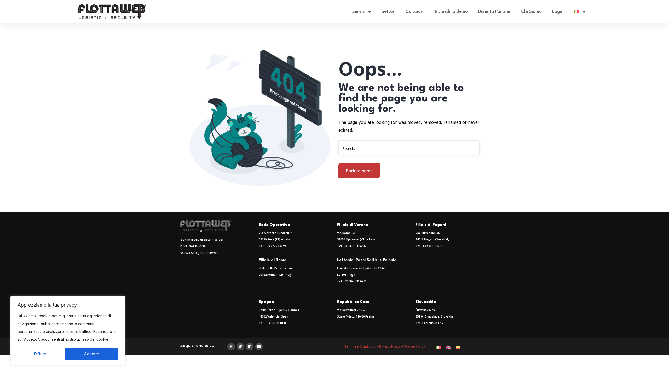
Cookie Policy (415, 346)
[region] (67, 331)
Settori (389, 11)
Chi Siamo (531, 11)
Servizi (359, 11)
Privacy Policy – (391, 346)
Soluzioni (415, 11)
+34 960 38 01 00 (276, 323)
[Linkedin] (249, 346)
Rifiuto (40, 353)
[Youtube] (259, 346)
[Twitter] (240, 346)
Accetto (91, 353)
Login (557, 11)
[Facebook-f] (231, 346)
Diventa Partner (494, 11)
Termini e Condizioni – (361, 346)
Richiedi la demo (451, 11)
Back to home (359, 170)
